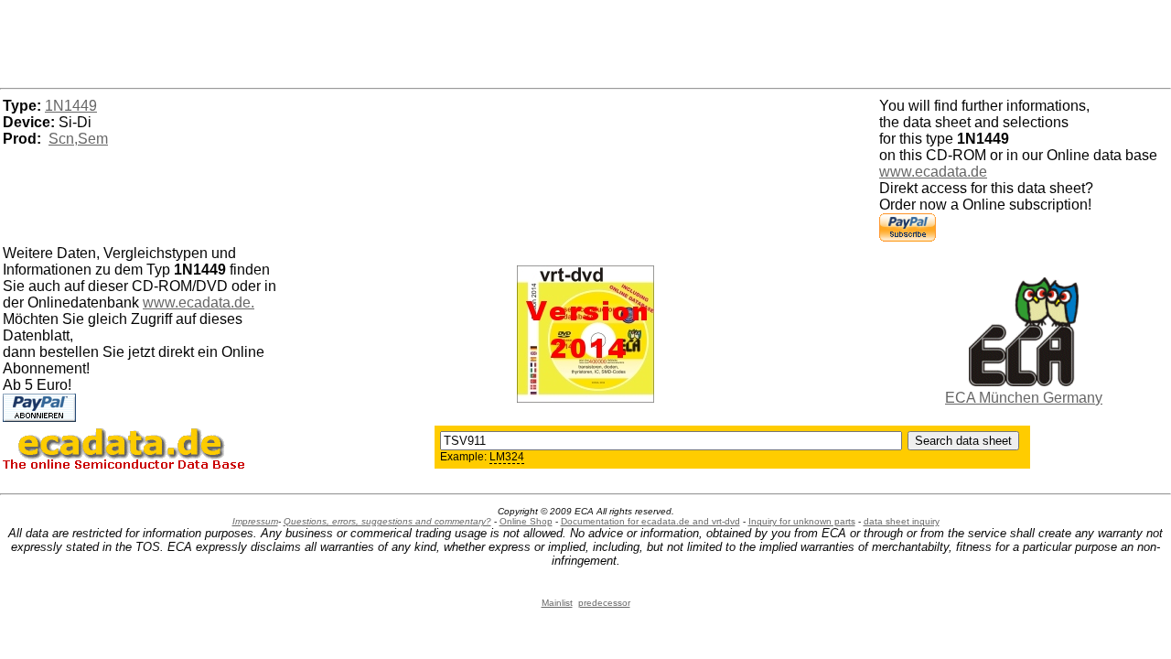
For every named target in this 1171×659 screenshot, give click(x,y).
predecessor (604, 603)
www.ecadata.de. (198, 302)
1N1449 (71, 105)
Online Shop (526, 521)
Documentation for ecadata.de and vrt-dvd (650, 521)
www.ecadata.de (933, 171)
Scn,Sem (78, 138)
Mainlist (557, 603)
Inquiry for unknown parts (801, 521)
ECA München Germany (1023, 397)
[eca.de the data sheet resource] (1024, 381)
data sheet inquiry (902, 521)
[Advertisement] (585, 41)
